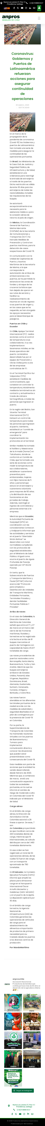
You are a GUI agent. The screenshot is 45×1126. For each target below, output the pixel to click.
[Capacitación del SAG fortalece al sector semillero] (32, 1040)
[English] (5, 8)
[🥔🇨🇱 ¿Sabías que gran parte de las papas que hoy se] (32, 1021)
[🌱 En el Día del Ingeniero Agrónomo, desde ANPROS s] (13, 1003)
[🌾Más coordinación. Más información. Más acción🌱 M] (32, 1059)
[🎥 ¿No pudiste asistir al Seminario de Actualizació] (13, 1078)
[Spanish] (8, 8)
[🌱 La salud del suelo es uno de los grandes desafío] (13, 1040)
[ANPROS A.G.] (11, 18)
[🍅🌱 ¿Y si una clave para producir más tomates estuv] (13, 1021)
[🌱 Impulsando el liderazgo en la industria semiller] (32, 1003)
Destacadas (24, 107)
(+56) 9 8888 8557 (36, 3)
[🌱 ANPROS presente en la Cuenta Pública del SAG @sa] (13, 1059)
